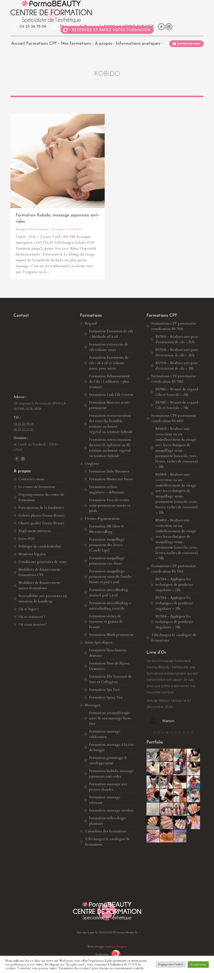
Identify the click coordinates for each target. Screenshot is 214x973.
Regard (91, 323)
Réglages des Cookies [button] (170, 964)
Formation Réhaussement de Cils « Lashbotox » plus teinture (109, 381)
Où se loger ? (28, 609)
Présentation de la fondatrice (41, 508)
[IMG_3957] (153, 836)
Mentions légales (32, 554)
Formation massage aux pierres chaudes (108, 787)
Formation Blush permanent (111, 635)
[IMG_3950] (166, 822)
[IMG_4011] (180, 836)
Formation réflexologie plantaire (107, 821)
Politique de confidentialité (39, 546)
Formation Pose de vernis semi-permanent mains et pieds (109, 505)
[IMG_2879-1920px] (166, 795)
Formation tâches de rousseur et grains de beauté (106, 621)
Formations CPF (173, 326)
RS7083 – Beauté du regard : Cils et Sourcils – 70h (177, 405)
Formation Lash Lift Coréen (111, 395)
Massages (21, 229)
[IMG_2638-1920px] (153, 755)
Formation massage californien (105, 734)
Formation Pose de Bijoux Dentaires (109, 666)
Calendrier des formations (106, 831)
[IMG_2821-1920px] (153, 795)
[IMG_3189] (153, 809)
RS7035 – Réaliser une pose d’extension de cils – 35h (176, 366)
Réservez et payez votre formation (111, 30)
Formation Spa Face (104, 689)
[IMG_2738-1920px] (166, 755)
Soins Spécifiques (98, 642)
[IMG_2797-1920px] (153, 782)
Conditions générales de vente (42, 562)
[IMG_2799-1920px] (180, 782)
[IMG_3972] (166, 836)
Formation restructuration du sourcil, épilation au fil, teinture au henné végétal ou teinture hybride (110, 447)
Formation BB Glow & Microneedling (106, 529)
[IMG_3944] (166, 809)
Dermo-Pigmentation (102, 518)
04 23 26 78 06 (33, 27)
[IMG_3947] (193, 809)
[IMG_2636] (193, 795)
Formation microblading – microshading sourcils (110, 606)
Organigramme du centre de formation (41, 497)
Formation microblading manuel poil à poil (108, 593)
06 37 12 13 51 (24, 429)
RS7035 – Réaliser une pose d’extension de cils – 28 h (176, 353)
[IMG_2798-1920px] (166, 782)
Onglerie (92, 463)
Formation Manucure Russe (111, 479)
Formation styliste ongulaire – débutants (106, 490)
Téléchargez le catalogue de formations (107, 842)
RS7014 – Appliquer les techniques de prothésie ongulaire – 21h (174, 584)
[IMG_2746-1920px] (180, 768)
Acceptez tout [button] (198, 964)
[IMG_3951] (180, 822)
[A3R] (114, 954)
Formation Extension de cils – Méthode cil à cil (111, 334)
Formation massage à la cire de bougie (111, 747)
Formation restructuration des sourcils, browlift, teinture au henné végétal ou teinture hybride (111, 423)
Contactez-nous (31, 479)
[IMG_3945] (180, 809)
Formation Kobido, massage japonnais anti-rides (111, 774)
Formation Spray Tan (106, 697)
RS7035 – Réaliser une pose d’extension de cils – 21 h (176, 339)
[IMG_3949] (153, 822)
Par (56, 229)
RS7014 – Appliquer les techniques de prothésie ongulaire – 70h (174, 622)
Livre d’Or (26, 538)
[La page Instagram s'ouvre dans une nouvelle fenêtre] (169, 26)
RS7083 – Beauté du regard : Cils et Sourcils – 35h (177, 392)
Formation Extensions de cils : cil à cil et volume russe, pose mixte (109, 363)
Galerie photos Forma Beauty (41, 515)
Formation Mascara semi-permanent (109, 405)
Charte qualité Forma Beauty (41, 523)
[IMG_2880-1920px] (180, 795)
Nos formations (38, 229)
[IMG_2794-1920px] (180, 755)
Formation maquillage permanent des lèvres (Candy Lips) (107, 545)
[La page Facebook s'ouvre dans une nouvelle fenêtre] (161, 26)
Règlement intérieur (34, 531)
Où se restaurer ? (31, 617)
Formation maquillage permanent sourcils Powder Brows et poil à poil (110, 576)
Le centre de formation (36, 487)
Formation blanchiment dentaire (107, 653)
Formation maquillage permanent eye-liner (107, 561)
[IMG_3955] (193, 822)
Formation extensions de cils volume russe (108, 347)
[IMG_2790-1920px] (193, 768)
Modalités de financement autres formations (39, 585)
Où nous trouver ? (32, 624)
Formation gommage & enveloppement (108, 761)
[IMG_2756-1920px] (153, 768)
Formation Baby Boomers (109, 471)
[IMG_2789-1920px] (193, 755)
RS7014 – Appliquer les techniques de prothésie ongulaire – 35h (174, 603)
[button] (155, 732)
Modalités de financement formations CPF (39, 572)
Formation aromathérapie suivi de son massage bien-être (110, 718)
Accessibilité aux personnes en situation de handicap (42, 599)
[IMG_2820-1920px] (193, 782)
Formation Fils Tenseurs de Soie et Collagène (110, 679)
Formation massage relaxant (105, 800)
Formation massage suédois (111, 810)
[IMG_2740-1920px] (166, 768)
